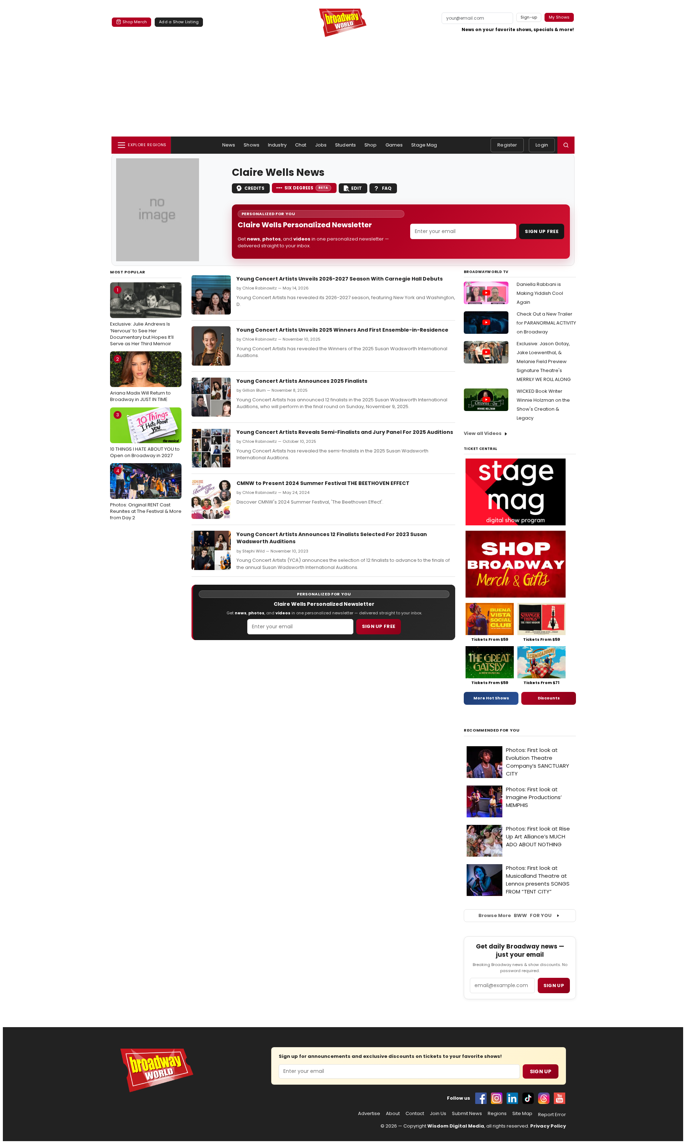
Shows (251, 145)
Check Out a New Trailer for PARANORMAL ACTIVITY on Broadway (546, 323)
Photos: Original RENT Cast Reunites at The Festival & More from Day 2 (146, 494)
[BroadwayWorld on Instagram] (496, 1098)
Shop (370, 145)
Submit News (467, 1113)
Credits (254, 188)
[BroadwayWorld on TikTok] (528, 1098)
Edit (356, 188)
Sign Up (540, 1071)
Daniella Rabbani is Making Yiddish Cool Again (540, 293)
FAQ (387, 188)
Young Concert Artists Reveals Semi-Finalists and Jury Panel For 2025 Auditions (345, 432)
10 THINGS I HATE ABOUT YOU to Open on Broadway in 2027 (145, 435)
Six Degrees (306, 188)
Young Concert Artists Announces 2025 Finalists (302, 381)
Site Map (522, 1113)
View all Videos (483, 433)
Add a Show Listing (179, 22)
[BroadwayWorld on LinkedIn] (512, 1098)
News (228, 145)
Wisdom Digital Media (455, 1126)
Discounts (549, 698)
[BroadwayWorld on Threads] (543, 1098)
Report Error (552, 1114)
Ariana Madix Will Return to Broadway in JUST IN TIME (140, 379)
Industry (277, 145)
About (393, 1113)
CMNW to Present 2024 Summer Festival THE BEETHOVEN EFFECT (323, 483)
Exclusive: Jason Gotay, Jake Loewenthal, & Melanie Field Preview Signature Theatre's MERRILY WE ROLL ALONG (544, 361)
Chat (301, 145)
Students (345, 145)
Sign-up (529, 17)
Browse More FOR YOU (515, 915)
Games (394, 145)
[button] (566, 145)
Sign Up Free (541, 231)
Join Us (438, 1113)
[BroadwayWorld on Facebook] (480, 1098)
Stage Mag (424, 145)
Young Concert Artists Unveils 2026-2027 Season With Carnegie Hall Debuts (340, 278)
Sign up (553, 985)
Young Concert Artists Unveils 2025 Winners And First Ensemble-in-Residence (342, 329)
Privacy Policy (548, 1126)
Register (507, 145)
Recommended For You (492, 730)
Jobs (321, 145)
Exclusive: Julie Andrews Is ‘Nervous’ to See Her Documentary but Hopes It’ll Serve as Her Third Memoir (142, 317)
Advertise (369, 1113)
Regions (497, 1113)
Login (542, 145)
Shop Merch (135, 22)
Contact (415, 1113)
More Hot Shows (491, 698)
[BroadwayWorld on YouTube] (559, 1098)
